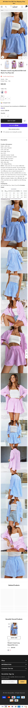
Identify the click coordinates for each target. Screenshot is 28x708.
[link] (7, 607)
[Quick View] (9, 625)
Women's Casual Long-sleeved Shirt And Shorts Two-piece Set (14, 642)
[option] (14, 1)
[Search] (6, 5)
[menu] (2, 5)
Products (7, 8)
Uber (6, 77)
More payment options (14, 127)
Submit (22, 680)
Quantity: (3, 111)
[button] (23, 55)
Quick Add (14, 636)
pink (10, 648)
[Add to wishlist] (25, 119)
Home (2, 8)
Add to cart (11, 119)
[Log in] (22, 5)
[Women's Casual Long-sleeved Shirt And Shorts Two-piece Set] (14, 627)
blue (8, 648)
